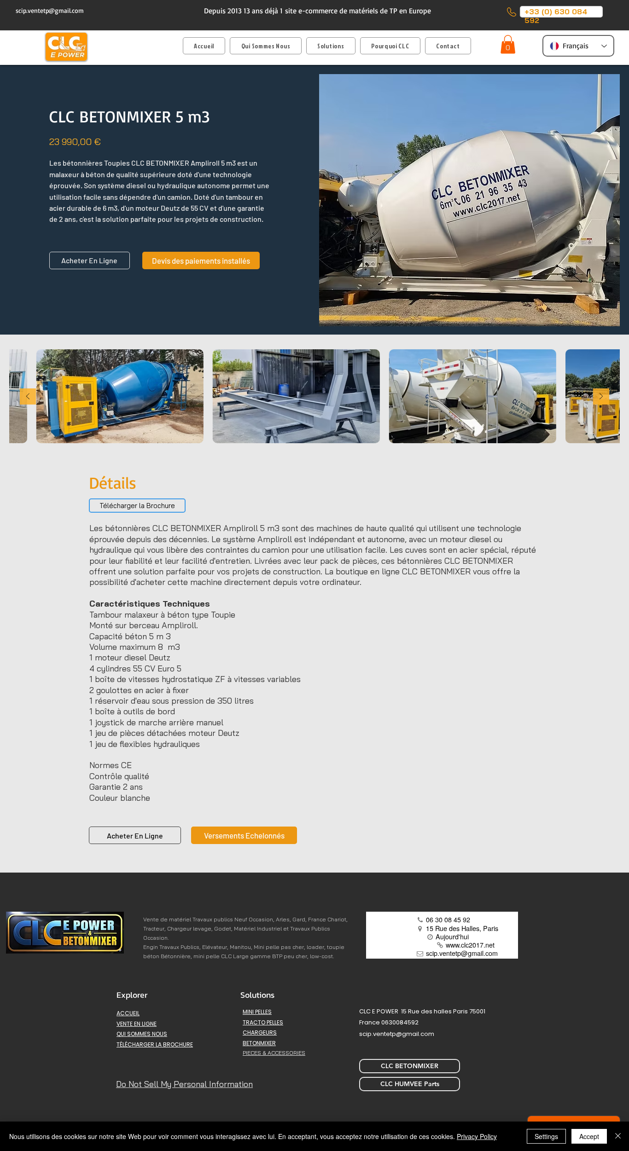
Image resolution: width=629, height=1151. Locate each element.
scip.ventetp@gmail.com (50, 10)
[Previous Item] (28, 396)
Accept (589, 1136)
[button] (330, 45)
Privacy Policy (477, 1136)
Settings (546, 1136)
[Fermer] (617, 1136)
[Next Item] (601, 396)
